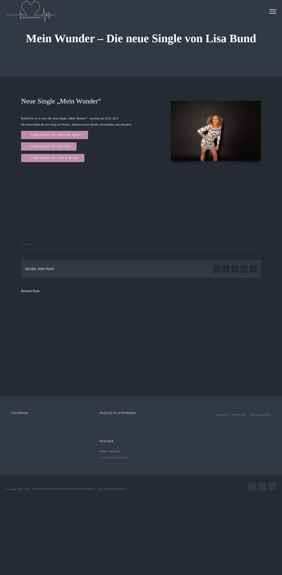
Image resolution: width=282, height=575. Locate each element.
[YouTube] (146, 423)
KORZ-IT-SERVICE (85, 489)
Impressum (222, 414)
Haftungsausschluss (260, 414)
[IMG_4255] (216, 103)
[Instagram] (141, 423)
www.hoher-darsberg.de (114, 457)
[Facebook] (136, 423)
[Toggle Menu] (273, 11)
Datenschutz (239, 414)
